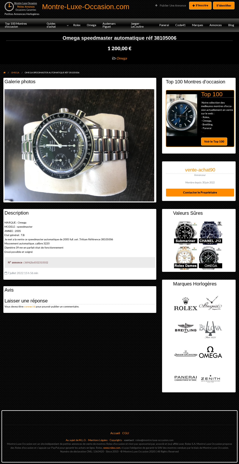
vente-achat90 (200, 169)
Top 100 (212, 94)
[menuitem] (170, 6)
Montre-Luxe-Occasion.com (85, 7)
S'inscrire (202, 5)
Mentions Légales (98, 440)
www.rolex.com (111, 447)
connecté (29, 306)
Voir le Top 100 (214, 141)
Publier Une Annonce (172, 5)
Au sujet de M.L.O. (76, 440)
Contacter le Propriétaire (200, 192)
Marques (197, 25)
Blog (231, 25)
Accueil (115, 433)
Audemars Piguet (109, 25)
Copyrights (116, 440)
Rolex (76, 25)
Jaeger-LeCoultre (137, 25)
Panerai (164, 25)
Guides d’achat (51, 25)
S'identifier (223, 5)
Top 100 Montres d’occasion (16, 25)
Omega (91, 25)
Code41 (180, 25)
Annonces (215, 25)
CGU (125, 433)
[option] (200, 118)
